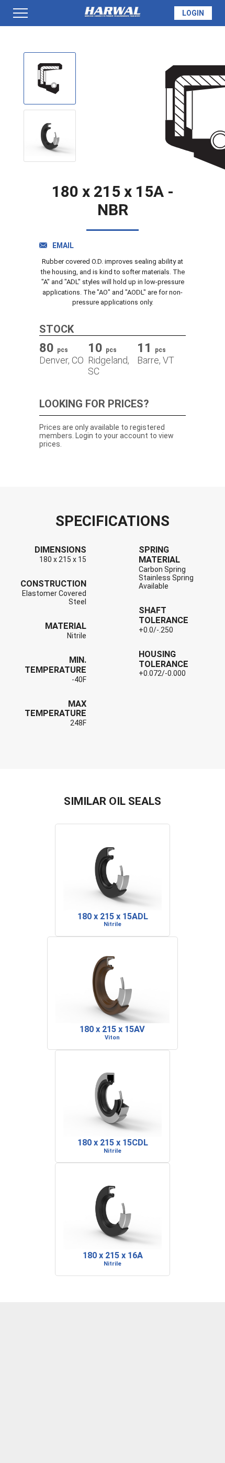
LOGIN (193, 13)
